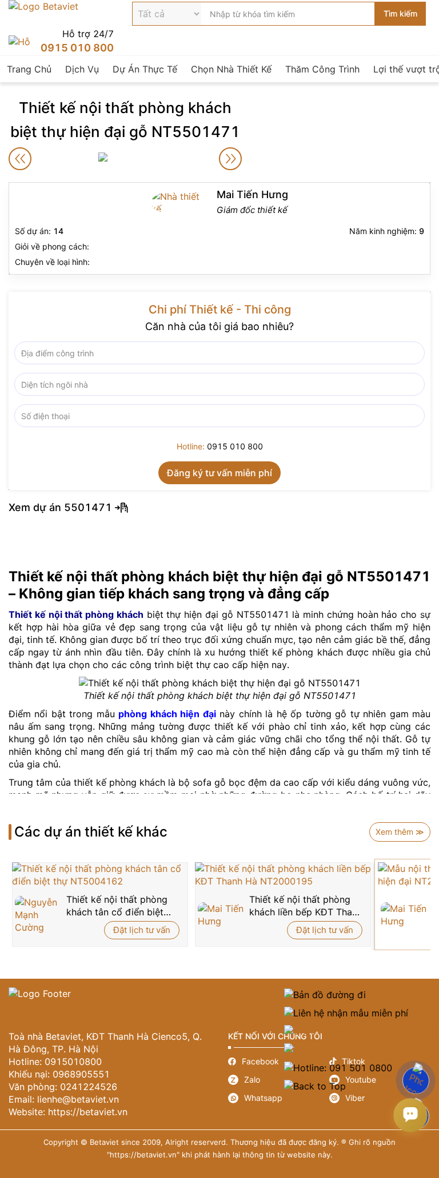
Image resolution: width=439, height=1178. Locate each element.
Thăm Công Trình (322, 69)
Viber (379, 1098)
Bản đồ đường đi (358, 994)
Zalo (278, 1080)
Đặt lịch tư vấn (141, 929)
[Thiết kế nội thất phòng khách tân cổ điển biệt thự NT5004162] (100, 874)
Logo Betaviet (43, 13)
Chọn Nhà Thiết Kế (231, 69)
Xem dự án (219, 507)
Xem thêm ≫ (400, 832)
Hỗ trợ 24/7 (61, 41)
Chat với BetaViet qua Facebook (358, 1031)
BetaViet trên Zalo (358, 1049)
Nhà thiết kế (219, 228)
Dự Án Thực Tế (145, 69)
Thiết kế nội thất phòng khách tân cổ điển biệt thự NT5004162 (116, 906)
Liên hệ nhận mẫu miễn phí (358, 1013)
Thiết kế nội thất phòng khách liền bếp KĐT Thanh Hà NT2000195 (305, 906)
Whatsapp (278, 1098)
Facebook (278, 1061)
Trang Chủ (29, 69)
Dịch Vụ (82, 69)
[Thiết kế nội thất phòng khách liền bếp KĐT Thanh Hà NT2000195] (283, 874)
